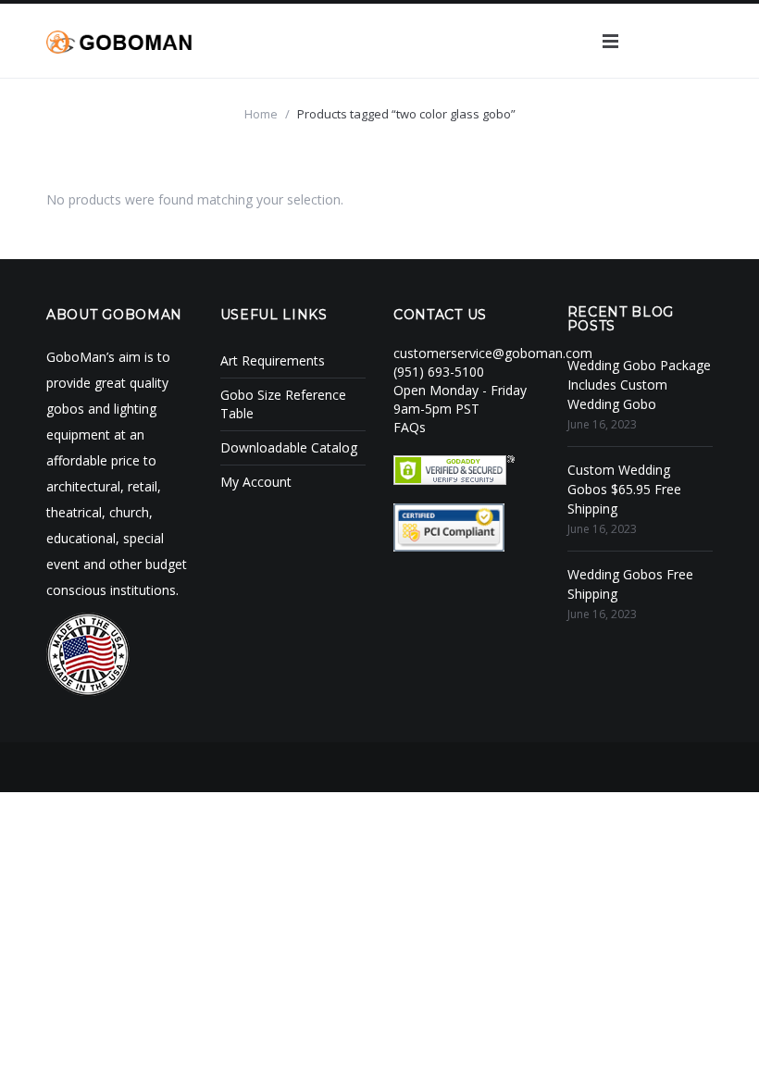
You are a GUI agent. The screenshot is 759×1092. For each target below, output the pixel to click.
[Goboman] (119, 40)
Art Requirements (272, 360)
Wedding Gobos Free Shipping (630, 583)
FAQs (409, 427)
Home (261, 113)
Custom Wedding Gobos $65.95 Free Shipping (624, 489)
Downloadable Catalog (288, 447)
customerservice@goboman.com (492, 353)
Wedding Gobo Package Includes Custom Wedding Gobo (639, 384)
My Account (256, 481)
